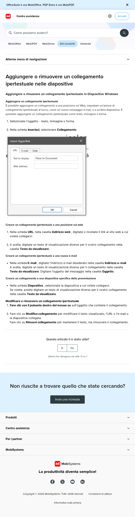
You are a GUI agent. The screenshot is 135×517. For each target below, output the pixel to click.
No (72, 348)
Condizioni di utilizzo (100, 493)
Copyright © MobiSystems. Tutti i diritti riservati (53, 493)
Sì (62, 348)
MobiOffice (14, 43)
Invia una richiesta (67, 399)
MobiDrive (48, 43)
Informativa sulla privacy (67, 502)
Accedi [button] (122, 16)
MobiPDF (31, 43)
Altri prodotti (67, 43)
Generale (85, 43)
